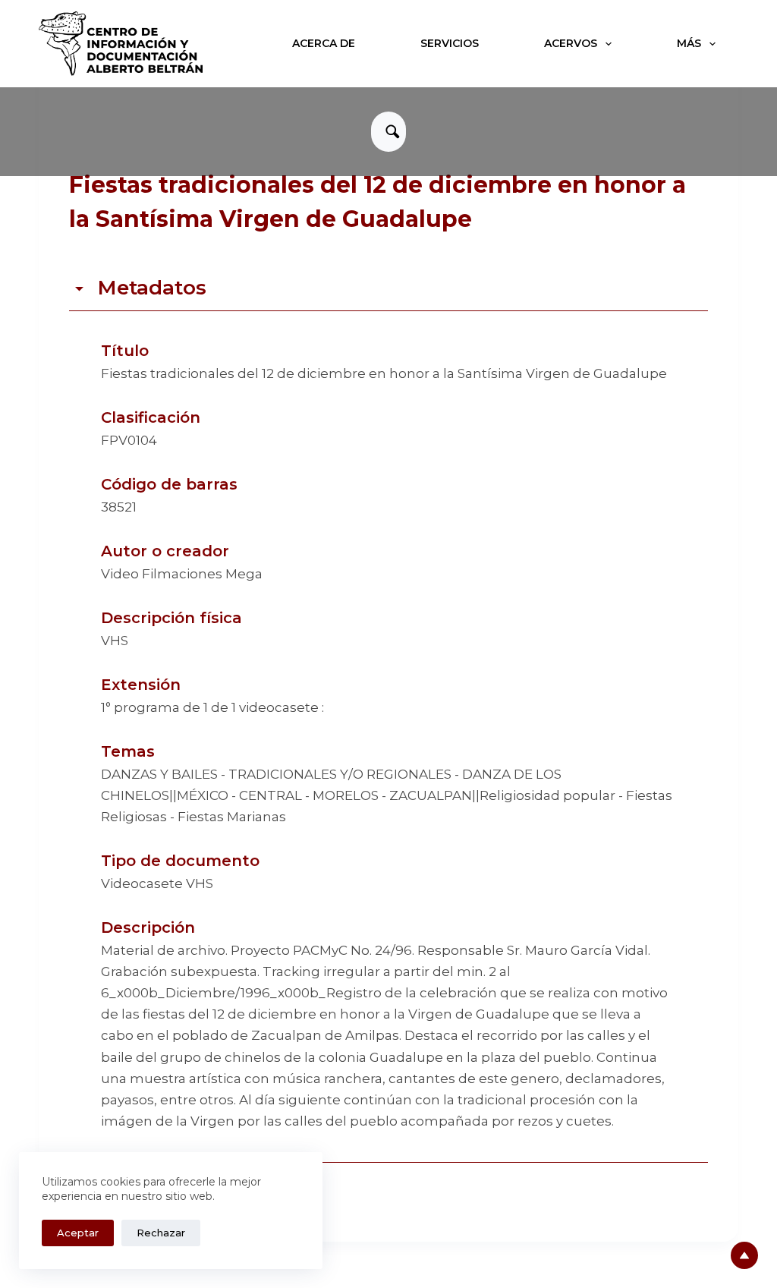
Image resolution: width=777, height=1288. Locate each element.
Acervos (570, 43)
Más (689, 43)
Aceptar (78, 1233)
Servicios (449, 43)
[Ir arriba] (744, 1255)
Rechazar (161, 1233)
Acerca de (323, 43)
